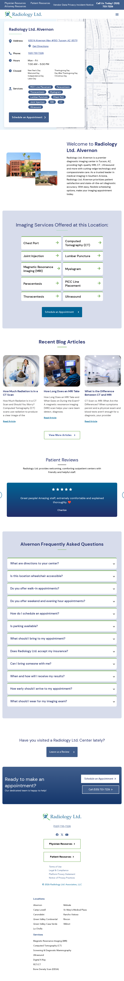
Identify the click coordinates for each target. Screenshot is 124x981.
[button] (116, 14)
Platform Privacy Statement (62, 874)
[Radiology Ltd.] (23, 14)
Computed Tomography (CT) (47, 945)
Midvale (67, 905)
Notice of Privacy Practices (62, 878)
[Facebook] (57, 834)
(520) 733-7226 (62, 826)
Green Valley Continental (45, 919)
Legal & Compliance (59, 870)
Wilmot (67, 924)
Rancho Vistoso (71, 914)
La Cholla (37, 928)
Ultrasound (38, 955)
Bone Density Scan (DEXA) (46, 969)
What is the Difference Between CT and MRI (99, 393)
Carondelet (38, 914)
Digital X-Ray (39, 960)
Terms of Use (55, 866)
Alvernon (37, 905)
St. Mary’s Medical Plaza (75, 910)
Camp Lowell (39, 910)
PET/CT (37, 964)
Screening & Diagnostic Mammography (52, 950)
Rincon (67, 919)
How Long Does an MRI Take (62, 391)
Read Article (9, 421)
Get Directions (41, 46)
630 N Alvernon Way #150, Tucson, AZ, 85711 (52, 40)
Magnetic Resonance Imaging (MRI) (50, 941)
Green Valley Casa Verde (45, 924)
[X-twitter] (62, 834)
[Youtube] (66, 834)
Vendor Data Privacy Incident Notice (73, 4)
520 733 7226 (36, 53)
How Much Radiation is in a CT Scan (20, 393)
